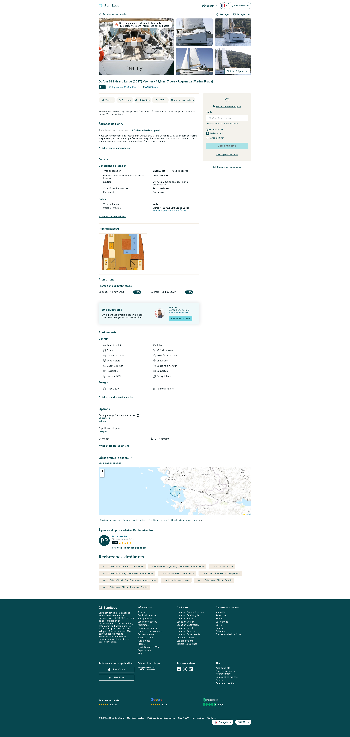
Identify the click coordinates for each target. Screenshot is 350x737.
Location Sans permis (188, 634)
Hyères (219, 618)
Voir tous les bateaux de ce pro (129, 547)
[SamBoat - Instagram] (185, 669)
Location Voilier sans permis (176, 580)
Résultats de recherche (114, 14)
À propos (142, 612)
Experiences (144, 650)
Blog (140, 653)
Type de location (215, 129)
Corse (219, 624)
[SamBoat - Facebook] (179, 669)
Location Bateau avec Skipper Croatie (214, 580)
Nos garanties (145, 618)
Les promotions (185, 640)
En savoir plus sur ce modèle (168, 210)
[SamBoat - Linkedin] (190, 669)
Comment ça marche (227, 677)
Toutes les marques (187, 643)
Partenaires (198, 718)
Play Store (118, 677)
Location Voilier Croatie (222, 566)
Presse (141, 643)
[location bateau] (109, 5)
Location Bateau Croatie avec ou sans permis (122, 566)
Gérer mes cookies (225, 683)
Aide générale (223, 668)
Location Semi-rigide (188, 615)
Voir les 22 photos (237, 71)
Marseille (220, 612)
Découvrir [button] (208, 5)
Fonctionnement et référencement (226, 672)
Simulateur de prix (147, 628)
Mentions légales (135, 718)
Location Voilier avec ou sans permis (177, 573)
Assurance (143, 624)
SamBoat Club (145, 637)
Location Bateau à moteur (191, 612)
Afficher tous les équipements (116, 397)
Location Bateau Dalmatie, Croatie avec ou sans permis (127, 573)
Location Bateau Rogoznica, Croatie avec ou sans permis (177, 566)
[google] (156, 700)
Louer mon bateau (147, 621)
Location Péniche (186, 631)
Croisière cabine (185, 637)
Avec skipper (217, 137)
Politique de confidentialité (161, 718)
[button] (102, 471)
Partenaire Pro (120, 536)
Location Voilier (185, 621)
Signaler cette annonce (229, 166)
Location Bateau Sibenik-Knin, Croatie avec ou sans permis (128, 580)
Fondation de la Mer (148, 647)
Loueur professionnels (149, 631)
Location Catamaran (188, 624)
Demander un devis (180, 318)
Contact (220, 680)
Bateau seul (216, 133)
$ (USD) (242, 722)
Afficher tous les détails (112, 216)
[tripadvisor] (210, 700)
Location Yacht (185, 618)
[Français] (223, 5)
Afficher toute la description (115, 147)
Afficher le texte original (146, 130)
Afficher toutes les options (114, 445)
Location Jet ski (185, 628)
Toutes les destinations (228, 634)
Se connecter (241, 5)
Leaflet (248, 514)
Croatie (220, 628)
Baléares (220, 631)
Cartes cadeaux (146, 634)
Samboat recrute (147, 615)
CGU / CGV (183, 718)
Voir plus (103, 421)
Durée (209, 112)
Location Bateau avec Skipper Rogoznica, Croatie (124, 587)
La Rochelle (222, 621)
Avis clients (144, 640)
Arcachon (221, 615)
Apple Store (119, 669)
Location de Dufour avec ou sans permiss (220, 573)
